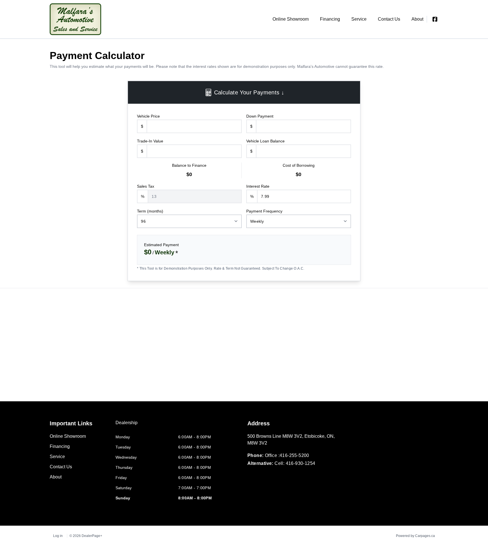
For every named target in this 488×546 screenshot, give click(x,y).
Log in (58, 536)
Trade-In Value (150, 141)
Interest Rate (257, 186)
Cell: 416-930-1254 (294, 463)
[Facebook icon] (435, 19)
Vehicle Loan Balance (265, 141)
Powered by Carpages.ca (415, 536)
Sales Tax (145, 186)
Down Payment (259, 116)
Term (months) (150, 211)
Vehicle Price (148, 116)
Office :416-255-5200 (287, 455)
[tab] (127, 425)
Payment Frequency (264, 211)
